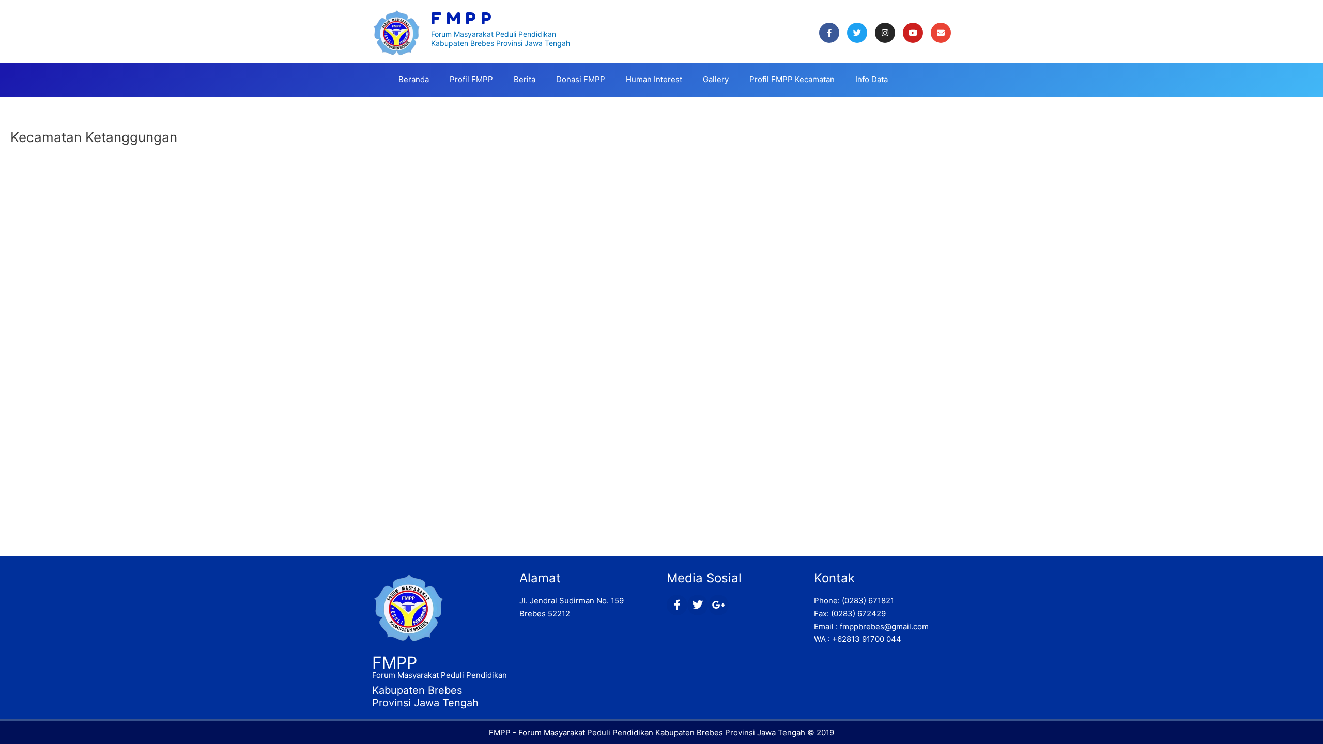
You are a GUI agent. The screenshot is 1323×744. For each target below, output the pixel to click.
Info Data (871, 79)
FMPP (394, 663)
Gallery (716, 79)
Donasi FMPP (580, 79)
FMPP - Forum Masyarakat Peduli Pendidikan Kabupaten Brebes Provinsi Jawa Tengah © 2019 (661, 732)
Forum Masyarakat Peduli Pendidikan (493, 33)
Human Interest (654, 79)
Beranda (413, 79)
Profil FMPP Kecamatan (792, 79)
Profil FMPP (471, 79)
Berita (524, 79)
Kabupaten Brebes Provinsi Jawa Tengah (500, 43)
